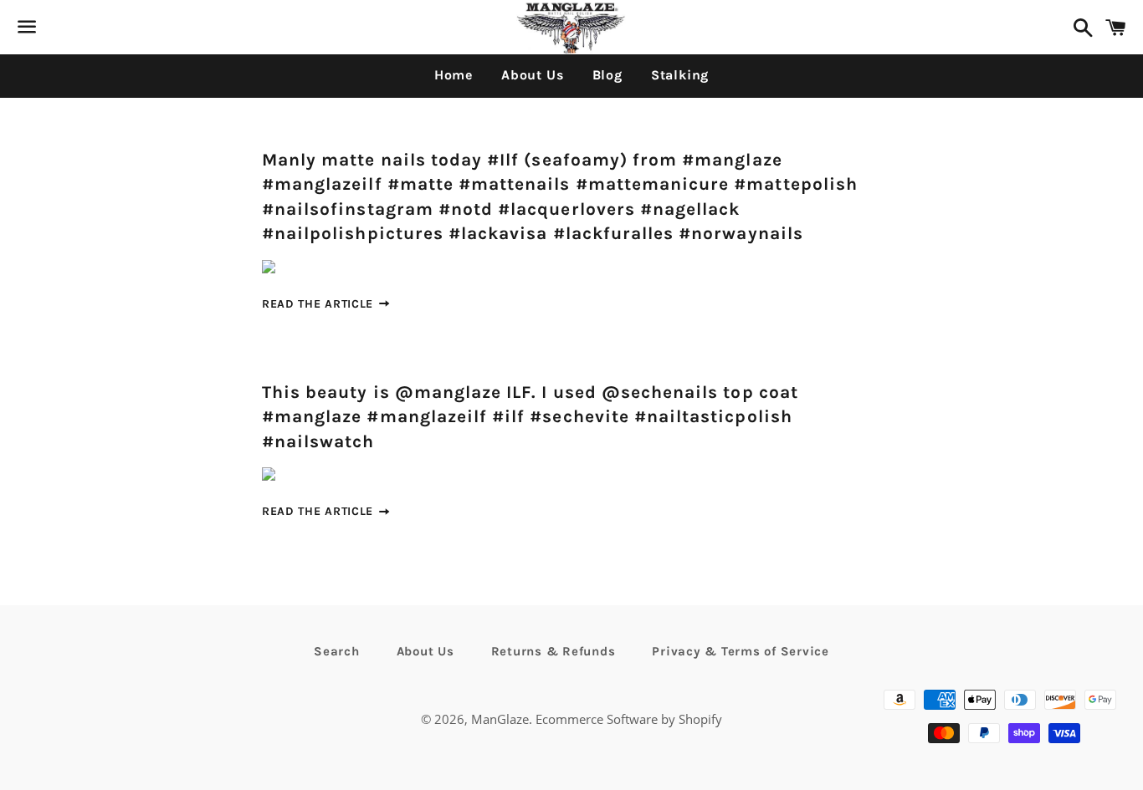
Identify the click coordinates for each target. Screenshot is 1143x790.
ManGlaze (500, 719)
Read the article (319, 304)
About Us (532, 75)
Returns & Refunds (553, 651)
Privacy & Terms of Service (740, 651)
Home (453, 75)
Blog (607, 75)
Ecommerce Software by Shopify (629, 719)
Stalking (680, 75)
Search (337, 651)
